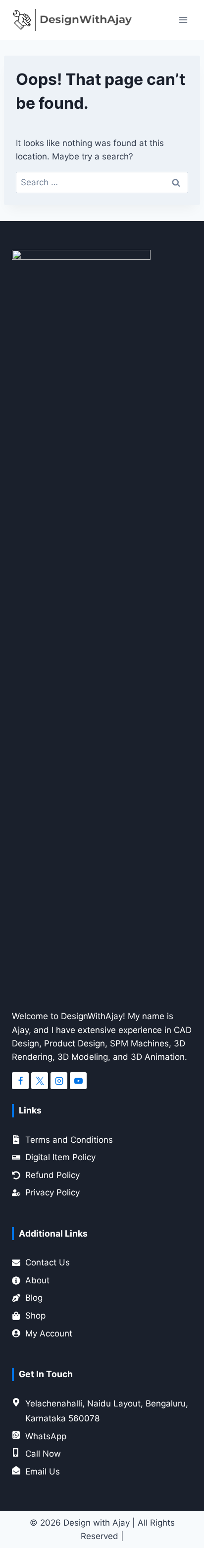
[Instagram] (59, 1080)
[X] (39, 1080)
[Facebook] (20, 1080)
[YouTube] (78, 1080)
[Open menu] (183, 19)
